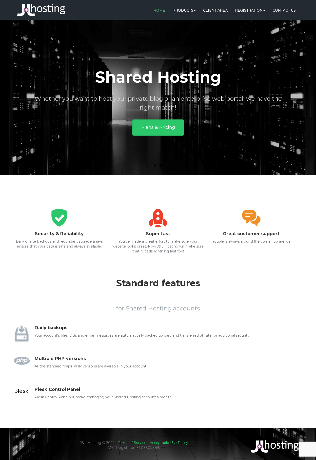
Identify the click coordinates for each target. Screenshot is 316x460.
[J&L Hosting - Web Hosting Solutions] (41, 6)
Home (159, 10)
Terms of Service (132, 443)
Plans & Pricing (158, 127)
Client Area (215, 10)
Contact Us (284, 10)
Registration (249, 10)
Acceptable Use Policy (169, 443)
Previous (17, 100)
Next (298, 100)
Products (183, 10)
